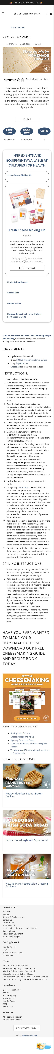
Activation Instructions (12, 952)
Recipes (21, 27)
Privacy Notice (9, 925)
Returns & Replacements (13, 917)
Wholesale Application (12, 1017)
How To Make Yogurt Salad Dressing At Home (27, 885)
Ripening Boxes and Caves (22, 740)
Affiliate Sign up (10, 995)
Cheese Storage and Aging (22, 736)
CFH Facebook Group (12, 990)
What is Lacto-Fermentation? (15, 965)
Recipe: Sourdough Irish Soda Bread (27, 840)
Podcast (6, 992)
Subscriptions (9, 931)
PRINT (27, 119)
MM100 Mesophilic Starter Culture (31, 359)
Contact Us (7, 920)
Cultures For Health (29, 1036)
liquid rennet (22, 363)
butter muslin (24, 487)
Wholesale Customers (12, 1019)
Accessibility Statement (13, 934)
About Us (7, 911)
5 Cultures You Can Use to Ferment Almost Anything (25, 976)
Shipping (6, 914)
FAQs (5, 949)
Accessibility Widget (11, 936)
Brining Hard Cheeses (20, 733)
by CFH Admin (12, 44)
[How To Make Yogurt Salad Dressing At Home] (27, 866)
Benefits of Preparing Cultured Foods (19, 968)
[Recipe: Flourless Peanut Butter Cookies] (27, 776)
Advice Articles (9, 998)
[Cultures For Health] (27, 13)
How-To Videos (9, 947)
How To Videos (9, 1001)
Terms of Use (8, 922)
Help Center (8, 955)
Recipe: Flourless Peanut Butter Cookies (24, 795)
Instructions (8, 1006)
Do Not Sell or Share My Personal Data (19, 928)
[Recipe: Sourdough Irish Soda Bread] (27, 823)
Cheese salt (15, 366)
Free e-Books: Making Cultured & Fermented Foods (25, 979)
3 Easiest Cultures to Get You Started (19, 971)
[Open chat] (43, 1045)
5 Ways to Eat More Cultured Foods (18, 974)
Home (13, 27)
